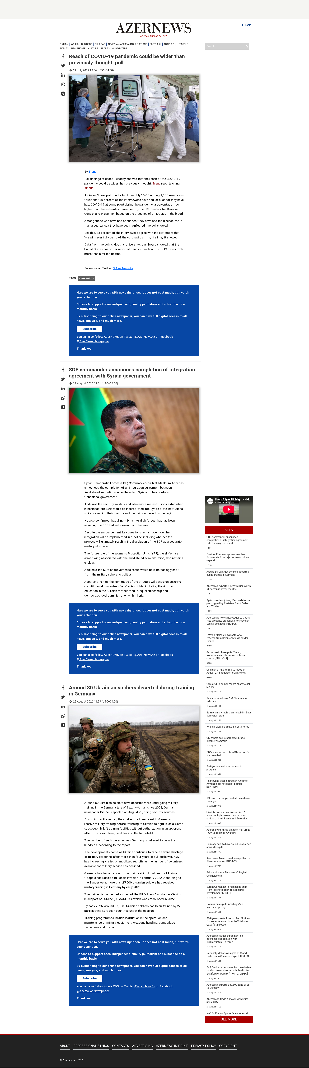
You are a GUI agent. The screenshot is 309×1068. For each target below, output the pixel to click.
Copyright (228, 1046)
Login (247, 24)
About (65, 1046)
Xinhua (88, 188)
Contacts (120, 1046)
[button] (63, 56)
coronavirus (86, 278)
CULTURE (93, 48)
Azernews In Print (172, 1046)
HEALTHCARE (78, 48)
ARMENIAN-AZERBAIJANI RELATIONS (127, 44)
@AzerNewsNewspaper (93, 341)
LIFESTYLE (182, 44)
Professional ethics (91, 1046)
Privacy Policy (203, 1046)
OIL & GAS (100, 44)
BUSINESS (86, 44)
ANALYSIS (169, 44)
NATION (64, 44)
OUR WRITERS (119, 48)
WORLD (75, 44)
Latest (229, 530)
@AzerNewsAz (123, 268)
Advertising (142, 1046)
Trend (93, 171)
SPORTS (105, 48)
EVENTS (64, 48)
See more (229, 1019)
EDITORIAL (155, 44)
